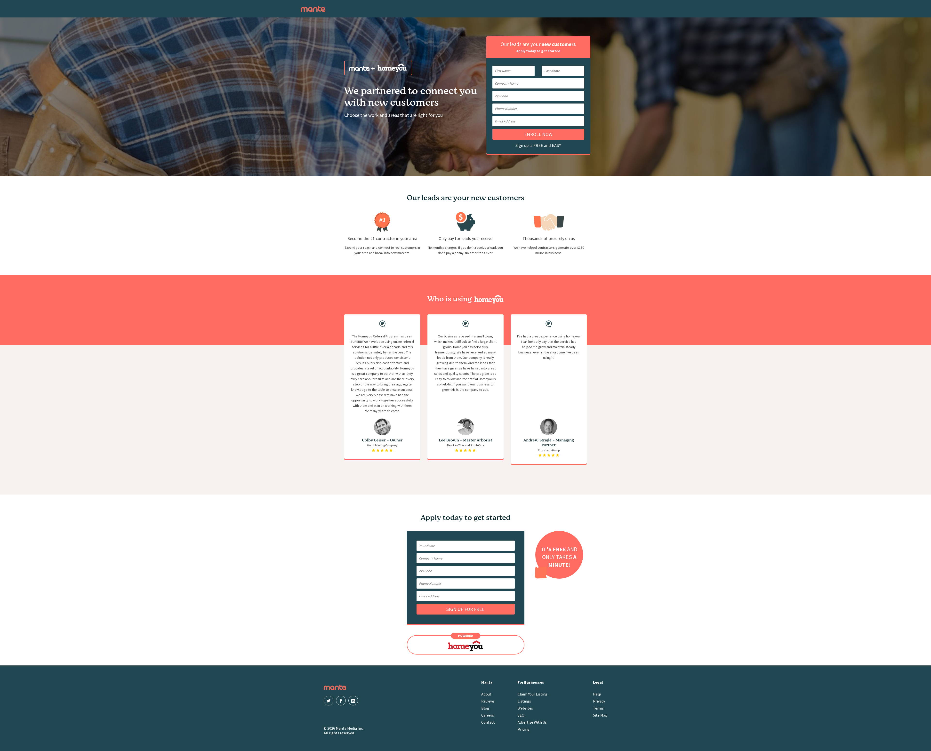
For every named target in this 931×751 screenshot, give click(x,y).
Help (597, 694)
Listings (524, 701)
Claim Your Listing (532, 694)
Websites (525, 708)
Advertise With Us (532, 722)
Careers (487, 715)
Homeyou (407, 368)
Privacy (599, 701)
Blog (485, 708)
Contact (488, 722)
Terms (598, 708)
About (486, 694)
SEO (521, 715)
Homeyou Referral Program (378, 336)
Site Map (600, 715)
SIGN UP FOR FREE (465, 609)
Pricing (524, 729)
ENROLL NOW (538, 134)
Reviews (488, 701)
